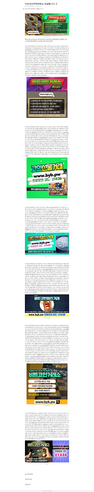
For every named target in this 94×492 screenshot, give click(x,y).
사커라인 (53, 139)
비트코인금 (44, 75)
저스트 (43, 438)
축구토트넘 (31, 289)
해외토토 (64, 64)
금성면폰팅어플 (47, 269)
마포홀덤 (50, 211)
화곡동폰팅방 (43, 137)
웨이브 (46, 143)
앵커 (59, 361)
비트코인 (57, 231)
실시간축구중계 (29, 474)
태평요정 (34, 132)
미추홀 (64, 433)
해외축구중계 (28, 479)
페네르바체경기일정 (51, 218)
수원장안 (63, 71)
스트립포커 (49, 358)
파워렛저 (34, 292)
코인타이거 (34, 68)
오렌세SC (45, 424)
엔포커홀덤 (48, 130)
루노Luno (28, 223)
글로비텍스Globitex (42, 285)
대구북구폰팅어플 (31, 222)
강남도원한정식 (63, 73)
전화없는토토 (57, 291)
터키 (59, 418)
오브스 (34, 216)
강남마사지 (28, 484)
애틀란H (39, 354)
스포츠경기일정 (44, 345)
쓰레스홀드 (51, 429)
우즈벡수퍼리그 (38, 48)
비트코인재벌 (46, 343)
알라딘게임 (29, 336)
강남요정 (41, 437)
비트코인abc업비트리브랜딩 (38, 356)
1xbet (31, 415)
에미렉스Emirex (33, 51)
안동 (35, 282)
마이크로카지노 (35, 146)
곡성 (46, 145)
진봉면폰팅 (55, 426)
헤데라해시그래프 (35, 283)
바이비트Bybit (48, 278)
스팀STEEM (66, 132)
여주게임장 (32, 213)
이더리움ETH (32, 422)
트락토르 (41, 57)
